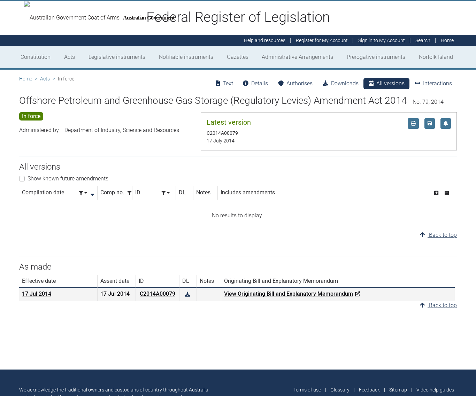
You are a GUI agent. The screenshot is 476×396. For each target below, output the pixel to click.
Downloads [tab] (345, 83)
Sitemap (398, 390)
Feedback (369, 390)
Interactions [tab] (437, 83)
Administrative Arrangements (297, 57)
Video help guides (435, 390)
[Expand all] (436, 193)
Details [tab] (259, 83)
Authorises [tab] (299, 83)
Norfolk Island (436, 57)
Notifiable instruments (186, 57)
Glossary (340, 390)
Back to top (442, 235)
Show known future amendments (68, 178)
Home (25, 78)
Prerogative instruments (376, 57)
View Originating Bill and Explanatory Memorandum (288, 293)
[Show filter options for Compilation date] (83, 193)
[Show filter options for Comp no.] (131, 193)
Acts (69, 57)
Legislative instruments (117, 57)
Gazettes (237, 57)
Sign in (381, 40)
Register (322, 40)
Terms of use (307, 390)
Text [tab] (228, 83)
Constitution (36, 57)
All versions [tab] (390, 83)
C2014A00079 (157, 293)
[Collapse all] (447, 193)
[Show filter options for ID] (165, 193)
